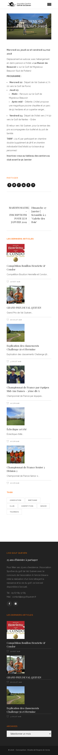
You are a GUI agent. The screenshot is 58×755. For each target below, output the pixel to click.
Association (15, 500)
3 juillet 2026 (15, 361)
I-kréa (47, 750)
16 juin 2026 (14, 441)
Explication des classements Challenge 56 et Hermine (23, 347)
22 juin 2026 (14, 403)
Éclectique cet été (17, 429)
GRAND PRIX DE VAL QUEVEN (24, 307)
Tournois (14, 512)
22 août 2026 (15, 281)
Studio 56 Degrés (35, 750)
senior (43, 506)
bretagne (32, 500)
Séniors (29, 32)
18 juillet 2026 (16, 320)
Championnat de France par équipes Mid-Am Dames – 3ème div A (28, 389)
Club (12, 506)
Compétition (27, 506)
